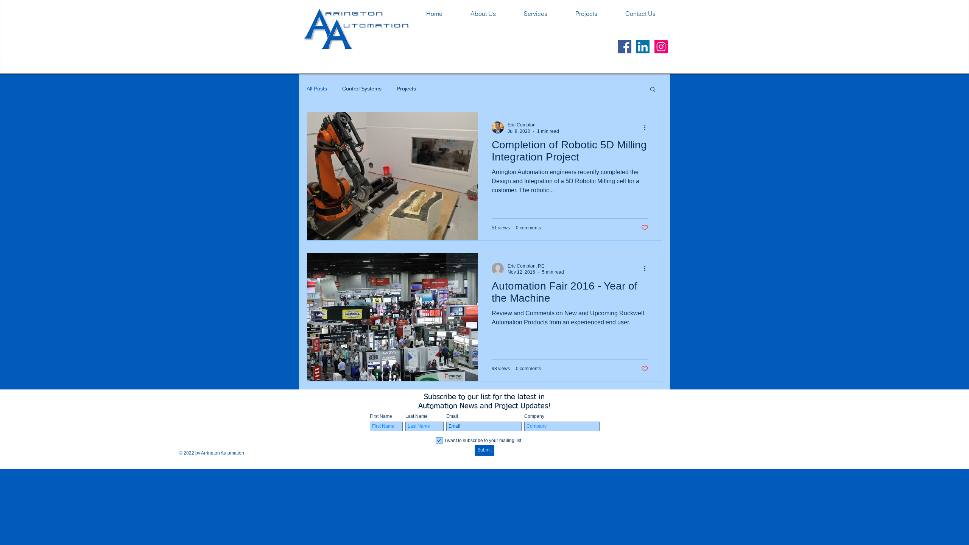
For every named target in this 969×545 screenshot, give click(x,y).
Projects (406, 89)
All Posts (317, 89)
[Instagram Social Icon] (661, 46)
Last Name (416, 416)
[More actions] (647, 127)
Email (452, 416)
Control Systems (362, 89)
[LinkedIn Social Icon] (643, 46)
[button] (652, 90)
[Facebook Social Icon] (624, 46)
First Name (381, 416)
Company (534, 416)
